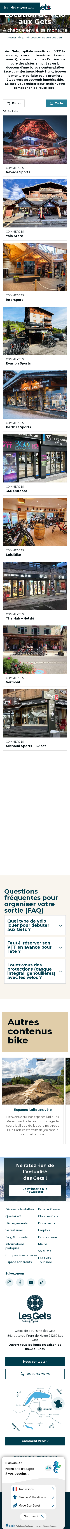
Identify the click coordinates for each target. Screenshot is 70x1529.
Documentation (49, 1223)
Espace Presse (49, 1209)
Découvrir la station (19, 1209)
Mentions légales (47, 1456)
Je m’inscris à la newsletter (35, 1190)
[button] (35, 925)
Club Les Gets (48, 1216)
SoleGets (44, 1251)
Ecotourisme (47, 1237)
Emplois (44, 1230)
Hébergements (16, 1223)
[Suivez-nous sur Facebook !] (20, 1282)
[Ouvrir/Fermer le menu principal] (4, 7)
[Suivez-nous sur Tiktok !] (42, 1282)
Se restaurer (14, 1230)
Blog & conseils (16, 1237)
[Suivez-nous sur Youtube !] (31, 1282)
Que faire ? (13, 1216)
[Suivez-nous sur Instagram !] (9, 1282)
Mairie (42, 1244)
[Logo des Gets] (35, 1309)
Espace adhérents (18, 1262)
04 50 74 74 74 (38, 1374)
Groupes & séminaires (21, 1255)
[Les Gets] (32, 8)
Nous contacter (35, 1361)
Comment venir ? (35, 1441)
